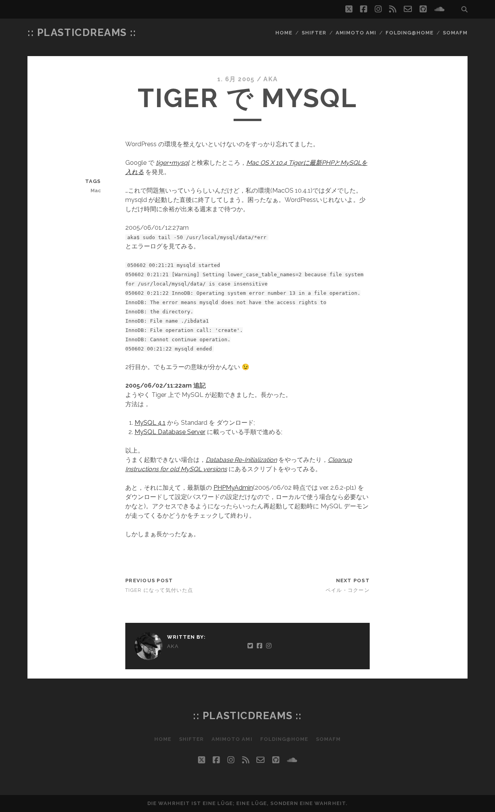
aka (270, 79)
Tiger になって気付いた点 (159, 590)
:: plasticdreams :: (82, 32)
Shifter (314, 33)
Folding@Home (410, 33)
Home (283, 33)
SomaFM (455, 33)
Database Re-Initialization (241, 459)
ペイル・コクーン (348, 590)
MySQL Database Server (170, 432)
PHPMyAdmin (233, 487)
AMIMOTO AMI (356, 33)
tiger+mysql (172, 162)
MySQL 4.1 (150, 422)
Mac (95, 190)
